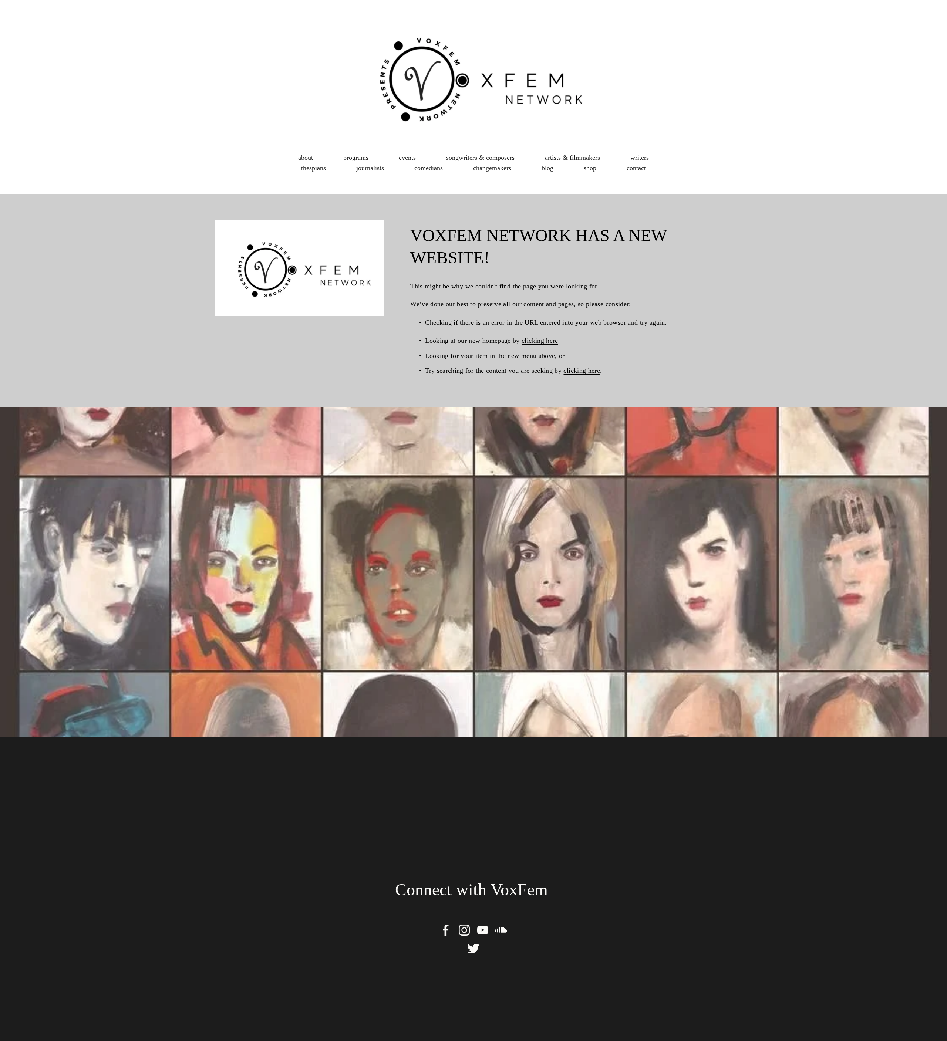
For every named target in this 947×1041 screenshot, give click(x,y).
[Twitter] (473, 948)
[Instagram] (464, 930)
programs (355, 157)
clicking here (540, 340)
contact (636, 168)
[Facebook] (446, 930)
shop (590, 168)
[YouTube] (483, 930)
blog (547, 168)
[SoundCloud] (501, 930)
